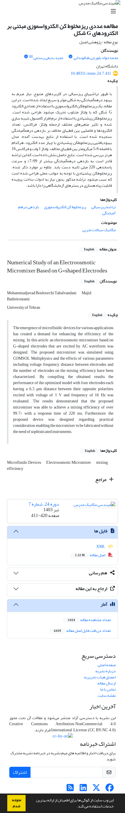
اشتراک (20, 772)
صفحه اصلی (107, 665)
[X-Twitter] (96, 789)
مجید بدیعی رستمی (48, 58)
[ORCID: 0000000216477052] (26, 57)
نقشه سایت (107, 695)
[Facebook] (109, 789)
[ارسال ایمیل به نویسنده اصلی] (31, 57)
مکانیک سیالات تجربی (99, 230)
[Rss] (70, 789)
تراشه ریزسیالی (103, 207)
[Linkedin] (83, 789)
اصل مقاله (90, 555)
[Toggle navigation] (64, 11)
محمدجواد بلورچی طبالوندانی (96, 58)
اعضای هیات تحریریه (100, 677)
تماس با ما (108, 689)
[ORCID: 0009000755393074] (70, 57)
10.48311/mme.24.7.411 (91, 73)
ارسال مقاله (106, 683)
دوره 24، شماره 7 (43, 504)
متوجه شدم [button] (16, 803)
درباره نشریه (105, 671)
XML (101, 546)
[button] (75, 807)
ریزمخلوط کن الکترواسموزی (65, 207)
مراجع (101, 479)
